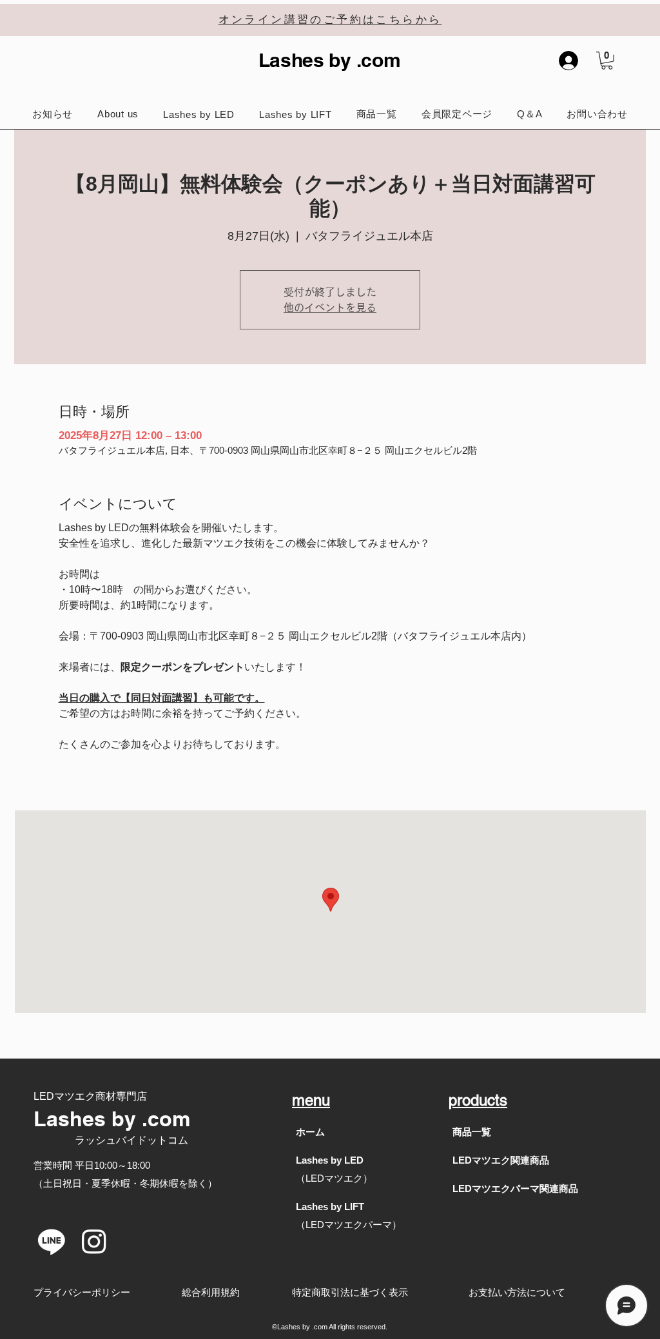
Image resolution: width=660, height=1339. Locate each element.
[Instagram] (94, 1241)
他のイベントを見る (330, 307)
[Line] (51, 1241)
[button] (606, 61)
